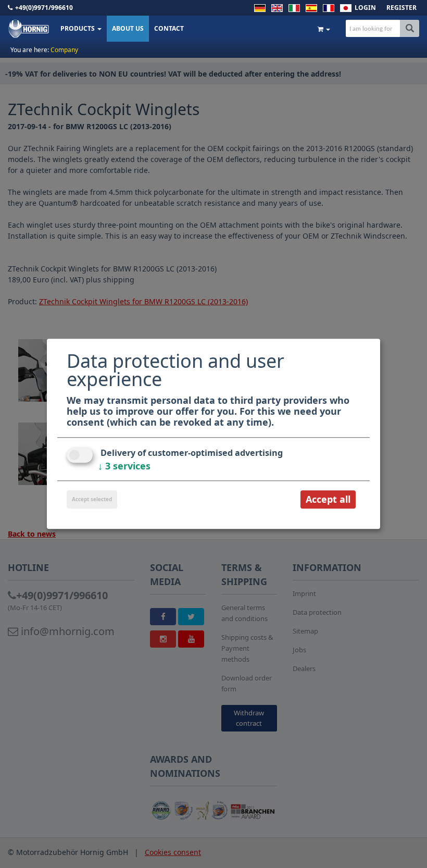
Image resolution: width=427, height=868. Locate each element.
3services (124, 466)
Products (78, 28)
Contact (169, 28)
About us (128, 28)
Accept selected (92, 499)
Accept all (328, 499)
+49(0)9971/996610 (44, 7)
